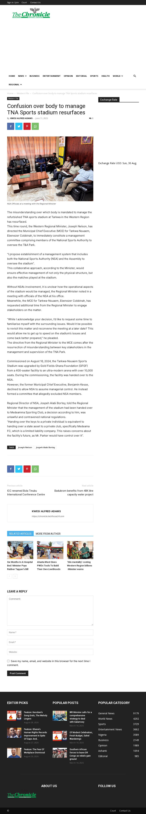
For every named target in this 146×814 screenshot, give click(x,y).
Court (24, 2)
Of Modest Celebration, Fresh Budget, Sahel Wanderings (81, 735)
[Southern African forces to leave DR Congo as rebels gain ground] (60, 753)
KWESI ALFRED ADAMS (21, 118)
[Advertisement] (73, 45)
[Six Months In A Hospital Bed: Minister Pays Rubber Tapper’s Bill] (20, 550)
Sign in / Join (13, 2)
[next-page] (15, 576)
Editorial (81, 76)
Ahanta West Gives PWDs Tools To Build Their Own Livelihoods (48, 565)
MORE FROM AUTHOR (48, 533)
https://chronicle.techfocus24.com (48, 516)
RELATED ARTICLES (20, 533)
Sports (94, 76)
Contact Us (35, 2)
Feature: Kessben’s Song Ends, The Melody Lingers (35, 715)
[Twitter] (18, 126)
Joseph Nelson (25, 447)
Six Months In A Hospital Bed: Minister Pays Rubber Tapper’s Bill (20, 565)
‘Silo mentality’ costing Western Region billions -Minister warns (79, 565)
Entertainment (52, 76)
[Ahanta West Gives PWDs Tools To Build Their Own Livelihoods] (50, 550)
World (116, 76)
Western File (23, 93)
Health (105, 76)
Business (35, 76)
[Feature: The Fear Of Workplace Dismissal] (14, 753)
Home (12, 76)
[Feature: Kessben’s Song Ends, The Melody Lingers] (14, 716)
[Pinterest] (27, 126)
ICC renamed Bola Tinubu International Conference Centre (26, 492)
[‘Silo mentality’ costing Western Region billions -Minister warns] (80, 550)
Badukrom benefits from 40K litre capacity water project (73, 492)
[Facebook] (10, 126)
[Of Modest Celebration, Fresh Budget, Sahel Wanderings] (60, 736)
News (21, 76)
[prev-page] (9, 576)
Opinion (68, 76)
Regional (14, 84)
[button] (134, 76)
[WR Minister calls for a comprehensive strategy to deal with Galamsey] (60, 716)
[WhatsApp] (35, 126)
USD (118, 163)
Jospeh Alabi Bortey (45, 447)
